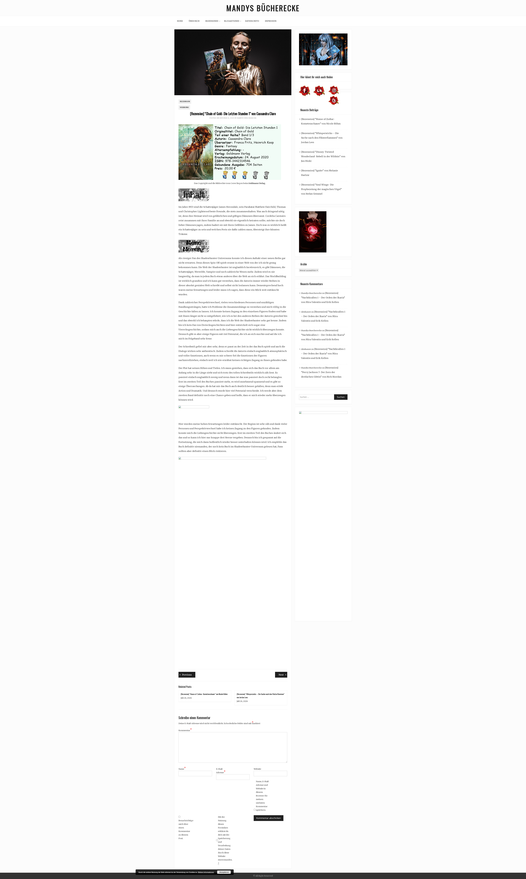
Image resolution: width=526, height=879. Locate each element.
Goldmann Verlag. (257, 183)
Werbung (184, 107)
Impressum (270, 21)
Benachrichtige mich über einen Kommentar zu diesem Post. (185, 829)
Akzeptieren (224, 872)
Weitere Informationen (206, 872)
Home (180, 21)
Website (257, 769)
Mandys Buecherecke (246, 118)
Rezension (185, 101)
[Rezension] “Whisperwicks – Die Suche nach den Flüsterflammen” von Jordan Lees (321, 138)
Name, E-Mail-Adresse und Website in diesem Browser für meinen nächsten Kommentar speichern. (262, 795)
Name (182, 768)
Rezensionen (211, 21)
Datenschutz (252, 21)
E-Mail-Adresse (220, 771)
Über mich (194, 21)
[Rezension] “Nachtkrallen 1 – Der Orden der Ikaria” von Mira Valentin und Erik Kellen (323, 297)
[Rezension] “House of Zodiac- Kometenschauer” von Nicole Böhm (204, 694)
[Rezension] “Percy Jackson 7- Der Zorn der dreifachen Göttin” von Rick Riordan (321, 372)
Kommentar (185, 730)
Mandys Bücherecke (263, 8)
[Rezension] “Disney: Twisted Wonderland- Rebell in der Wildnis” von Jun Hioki (323, 156)
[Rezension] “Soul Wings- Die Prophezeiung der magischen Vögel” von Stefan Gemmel (321, 189)
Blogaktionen (231, 21)
